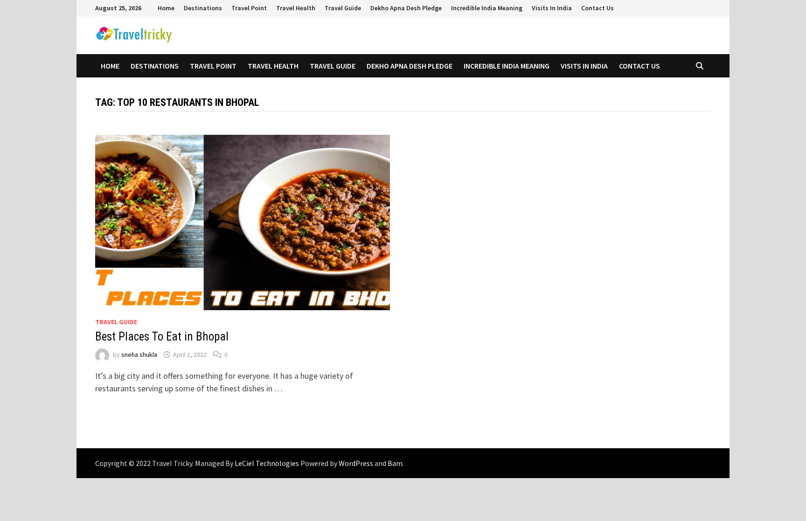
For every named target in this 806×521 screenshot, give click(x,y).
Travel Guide (343, 8)
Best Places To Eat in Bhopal (162, 336)
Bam (395, 463)
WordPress (356, 463)
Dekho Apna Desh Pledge (406, 8)
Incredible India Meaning (486, 8)
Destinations (203, 8)
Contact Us (597, 8)
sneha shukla (139, 354)
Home (166, 8)
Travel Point (249, 8)
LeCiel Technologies (267, 463)
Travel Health (295, 8)
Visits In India (552, 8)
